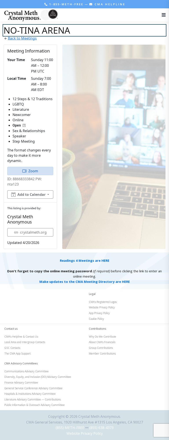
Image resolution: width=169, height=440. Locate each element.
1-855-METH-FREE (66, 4)
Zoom (33, 171)
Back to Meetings (22, 38)
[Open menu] (163, 15)
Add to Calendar (31, 194)
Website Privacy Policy (84, 433)
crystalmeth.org (33, 232)
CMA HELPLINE (109, 4)
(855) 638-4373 (101, 427)
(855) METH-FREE (70, 427)
